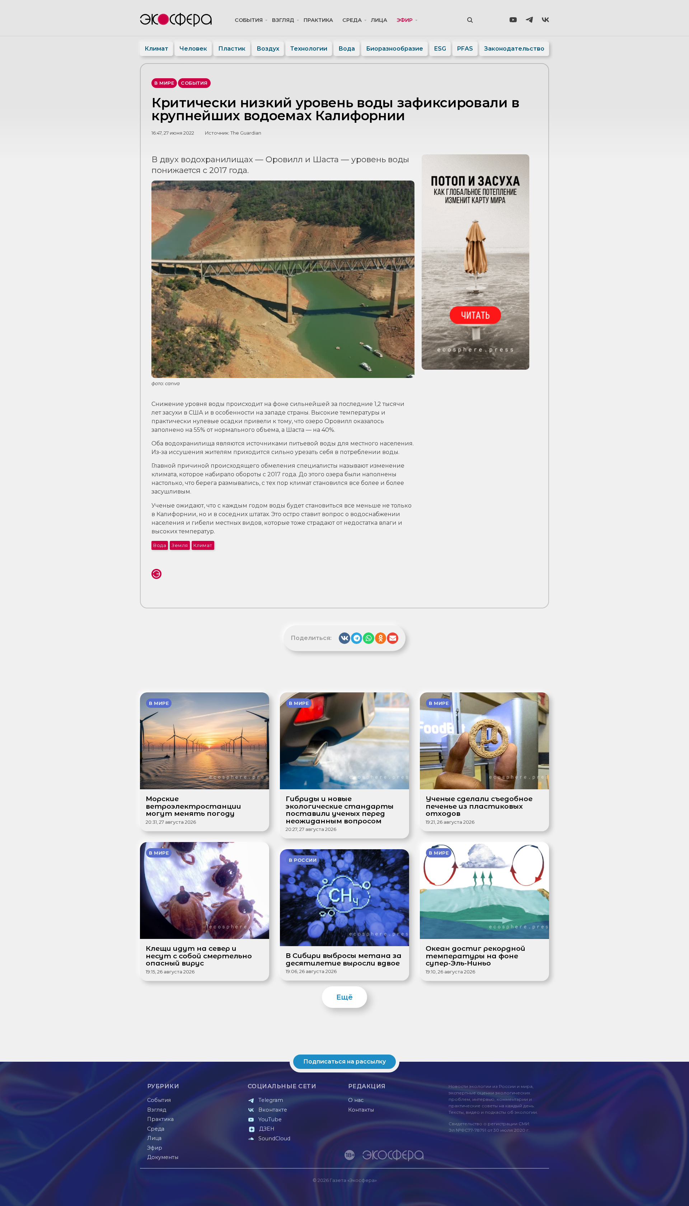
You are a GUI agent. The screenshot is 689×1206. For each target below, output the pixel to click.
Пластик (231, 48)
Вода (346, 48)
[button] (344, 638)
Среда (352, 20)
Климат (156, 48)
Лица (379, 20)
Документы (162, 1157)
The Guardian (245, 133)
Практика (318, 20)
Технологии (308, 48)
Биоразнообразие (394, 48)
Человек (193, 48)
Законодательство (514, 48)
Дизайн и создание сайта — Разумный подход (504, 1193)
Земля (180, 545)
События (249, 20)
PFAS (465, 48)
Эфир (405, 20)
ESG (440, 48)
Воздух (268, 48)
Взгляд (283, 20)
